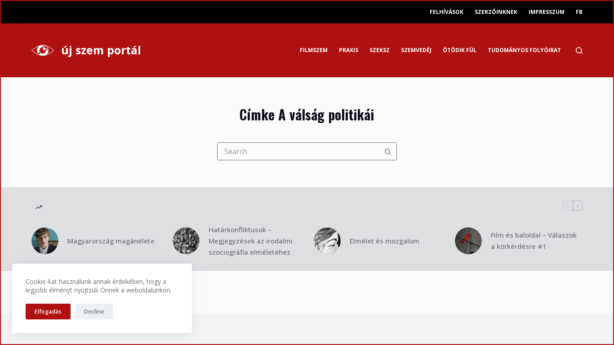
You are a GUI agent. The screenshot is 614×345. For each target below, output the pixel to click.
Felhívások (446, 12)
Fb (579, 12)
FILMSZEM (314, 50)
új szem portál (101, 50)
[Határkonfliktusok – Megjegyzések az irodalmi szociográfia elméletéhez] (186, 240)
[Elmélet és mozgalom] (327, 240)
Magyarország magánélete (111, 240)
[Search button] (387, 151)
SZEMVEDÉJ (416, 50)
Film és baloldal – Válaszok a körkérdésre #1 (534, 240)
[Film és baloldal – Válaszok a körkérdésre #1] (468, 240)
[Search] (579, 50)
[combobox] (298, 151)
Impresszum (547, 12)
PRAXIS (348, 50)
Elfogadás (48, 311)
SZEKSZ (379, 50)
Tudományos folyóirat (524, 50)
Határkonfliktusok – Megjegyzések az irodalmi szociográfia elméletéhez (251, 241)
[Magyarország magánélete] (44, 240)
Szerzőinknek (496, 12)
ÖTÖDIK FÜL (459, 50)
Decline (94, 311)
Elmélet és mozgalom (384, 240)
